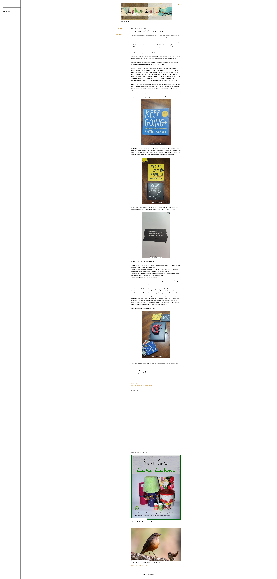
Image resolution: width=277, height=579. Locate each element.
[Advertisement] (156, 438)
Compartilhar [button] (118, 28)
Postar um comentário (143, 565)
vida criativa (118, 38)
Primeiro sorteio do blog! (143, 521)
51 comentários (141, 523)
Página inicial (125, 21)
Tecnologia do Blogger (150, 574)
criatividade (118, 36)
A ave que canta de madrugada (145, 563)
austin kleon (118, 34)
